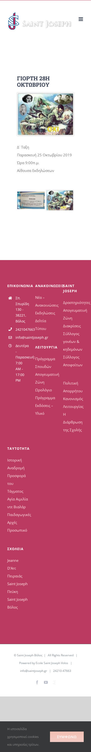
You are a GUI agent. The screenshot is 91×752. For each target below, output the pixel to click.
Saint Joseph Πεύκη (17, 587)
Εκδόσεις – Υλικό (44, 409)
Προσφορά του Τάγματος (16, 483)
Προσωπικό (17, 530)
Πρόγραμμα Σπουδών (45, 362)
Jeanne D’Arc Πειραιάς (14, 568)
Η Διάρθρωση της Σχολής (73, 422)
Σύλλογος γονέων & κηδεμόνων (72, 341)
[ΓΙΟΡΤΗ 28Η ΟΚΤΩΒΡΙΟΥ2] (45, 94)
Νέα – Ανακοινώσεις (45, 301)
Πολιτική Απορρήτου (73, 387)
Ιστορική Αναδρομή (16, 464)
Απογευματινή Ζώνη (45, 378)
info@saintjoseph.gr (22, 337)
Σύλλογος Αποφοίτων (73, 361)
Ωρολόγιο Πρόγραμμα (45, 393)
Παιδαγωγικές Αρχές (17, 518)
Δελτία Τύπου (40, 324)
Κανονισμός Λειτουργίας (73, 402)
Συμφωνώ (67, 736)
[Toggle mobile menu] (81, 19)
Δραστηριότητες (73, 302)
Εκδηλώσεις (45, 312)
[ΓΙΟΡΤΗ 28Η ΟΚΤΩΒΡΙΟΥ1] (31, 200)
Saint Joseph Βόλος (17, 603)
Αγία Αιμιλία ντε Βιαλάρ (17, 503)
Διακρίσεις (72, 325)
